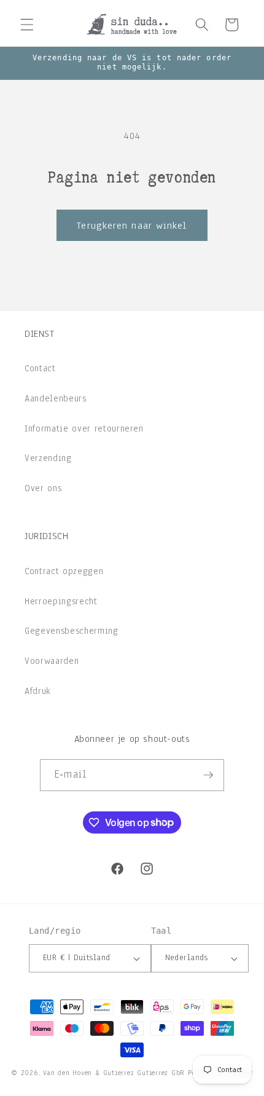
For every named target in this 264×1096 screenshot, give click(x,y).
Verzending (48, 458)
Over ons (43, 488)
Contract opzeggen (64, 571)
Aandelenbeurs (56, 398)
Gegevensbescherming (71, 631)
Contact (40, 368)
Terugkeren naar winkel (132, 225)
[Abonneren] (208, 775)
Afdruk (38, 691)
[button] (27, 24)
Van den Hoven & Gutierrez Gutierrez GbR (114, 1073)
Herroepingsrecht (61, 601)
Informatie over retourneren (84, 428)
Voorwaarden (52, 661)
